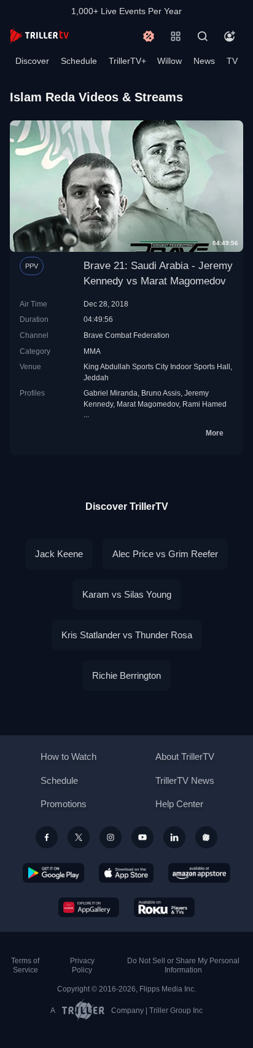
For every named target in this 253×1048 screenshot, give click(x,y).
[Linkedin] (174, 837)
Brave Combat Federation (126, 335)
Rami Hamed (204, 404)
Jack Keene (59, 554)
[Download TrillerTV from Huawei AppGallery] (88, 907)
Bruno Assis (161, 393)
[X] (79, 837)
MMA (92, 351)
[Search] (202, 36)
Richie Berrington (126, 675)
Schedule (79, 61)
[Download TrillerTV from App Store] (126, 873)
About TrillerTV (184, 756)
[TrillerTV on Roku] (164, 907)
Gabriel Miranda (111, 393)
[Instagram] (110, 837)
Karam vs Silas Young (126, 594)
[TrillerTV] (39, 36)
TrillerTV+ (127, 61)
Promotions (64, 804)
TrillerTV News (184, 780)
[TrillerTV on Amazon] (199, 873)
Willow (169, 61)
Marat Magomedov (148, 404)
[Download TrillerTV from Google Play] (53, 873)
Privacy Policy (82, 965)
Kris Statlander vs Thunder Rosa (126, 635)
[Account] (229, 36)
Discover (32, 61)
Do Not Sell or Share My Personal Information (183, 965)
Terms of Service (25, 965)
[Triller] (206, 837)
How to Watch (68, 756)
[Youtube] (142, 837)
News (204, 61)
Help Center (179, 804)
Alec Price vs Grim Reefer (165, 554)
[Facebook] (47, 837)
